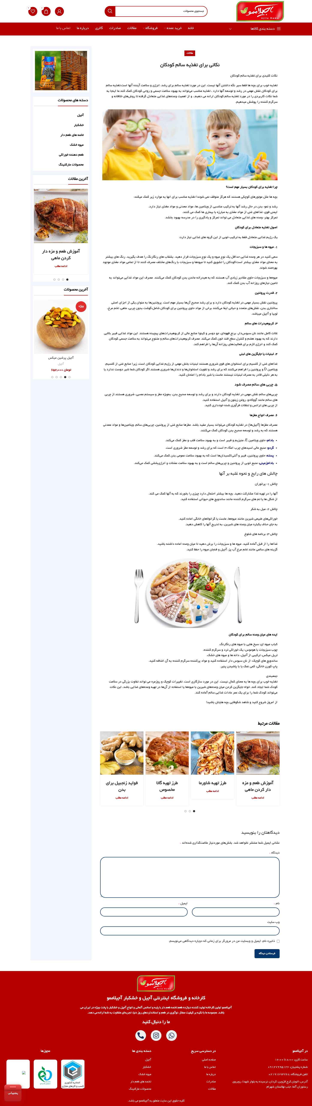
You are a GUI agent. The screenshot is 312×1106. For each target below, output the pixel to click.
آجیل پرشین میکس (61, 358)
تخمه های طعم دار (72, 135)
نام (276, 903)
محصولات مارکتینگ (71, 165)
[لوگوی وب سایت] (260, 12)
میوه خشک (77, 145)
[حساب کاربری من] (59, 11)
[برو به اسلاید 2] (190, 811)
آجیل (80, 115)
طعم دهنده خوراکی (71, 155)
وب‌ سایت (273, 922)
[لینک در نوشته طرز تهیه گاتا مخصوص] (167, 753)
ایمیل (183, 903)
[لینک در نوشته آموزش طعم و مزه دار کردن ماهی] (258, 753)
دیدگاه (274, 853)
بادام (270, 440)
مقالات (190, 53)
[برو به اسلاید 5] (52, 377)
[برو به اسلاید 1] (194, 811)
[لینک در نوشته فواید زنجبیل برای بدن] (121, 753)
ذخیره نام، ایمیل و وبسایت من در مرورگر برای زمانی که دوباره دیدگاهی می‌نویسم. (222, 941)
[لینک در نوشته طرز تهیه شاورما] (212, 753)
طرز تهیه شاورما (212, 783)
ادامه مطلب (258, 798)
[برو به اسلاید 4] (54, 279)
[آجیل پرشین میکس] (61, 327)
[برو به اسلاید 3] (185, 811)
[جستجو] (110, 11)
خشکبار (79, 125)
